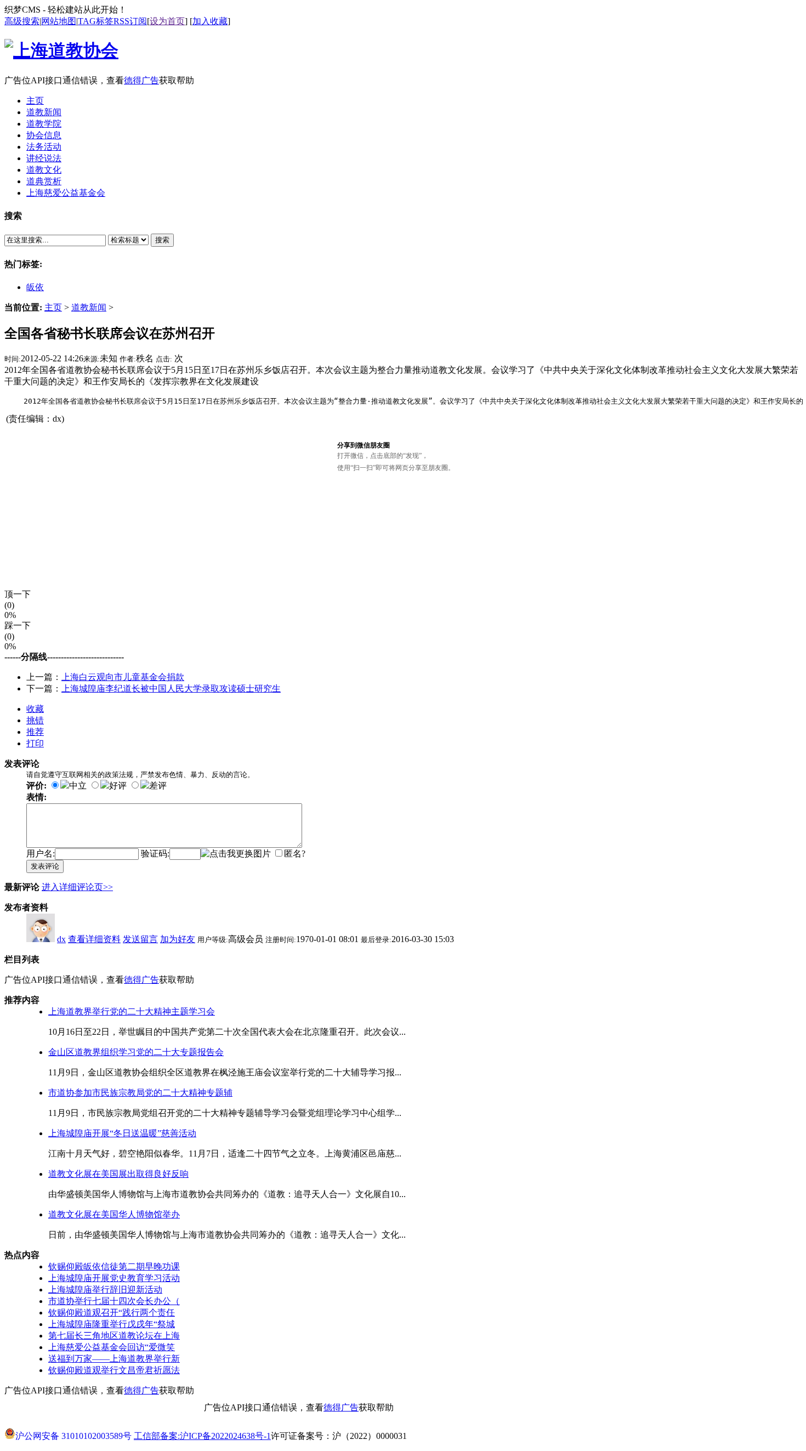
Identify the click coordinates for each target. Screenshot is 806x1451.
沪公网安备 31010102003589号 (73, 1432)
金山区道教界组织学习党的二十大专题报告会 (136, 1052)
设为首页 (167, 21)
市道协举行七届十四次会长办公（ (114, 1301)
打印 (35, 743)
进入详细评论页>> (77, 887)
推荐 (35, 731)
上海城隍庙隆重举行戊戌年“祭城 (111, 1324)
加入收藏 (210, 21)
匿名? (294, 853)
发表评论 (45, 866)
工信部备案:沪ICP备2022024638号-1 (202, 1436)
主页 (53, 307)
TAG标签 (95, 21)
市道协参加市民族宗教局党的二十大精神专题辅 (140, 1092)
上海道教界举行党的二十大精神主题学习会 (131, 1011)
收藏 (35, 708)
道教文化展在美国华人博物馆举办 (114, 1214)
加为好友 (177, 939)
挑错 (35, 720)
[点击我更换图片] (236, 854)
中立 (78, 785)
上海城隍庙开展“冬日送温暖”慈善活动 (122, 1133)
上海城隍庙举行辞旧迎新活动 (105, 1289)
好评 (118, 785)
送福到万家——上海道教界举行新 (114, 1358)
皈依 (35, 287)
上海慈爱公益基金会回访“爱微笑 (111, 1347)
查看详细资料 (94, 939)
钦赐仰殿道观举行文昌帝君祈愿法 (114, 1370)
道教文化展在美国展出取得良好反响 (118, 1173)
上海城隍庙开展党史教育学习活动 (114, 1278)
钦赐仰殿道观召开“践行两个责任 (111, 1312)
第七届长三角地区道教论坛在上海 (114, 1335)
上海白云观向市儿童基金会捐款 (122, 677)
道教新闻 (88, 307)
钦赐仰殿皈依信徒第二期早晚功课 (114, 1266)
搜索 (162, 240)
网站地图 (58, 21)
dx (61, 939)
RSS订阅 (130, 21)
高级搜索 (21, 21)
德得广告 (141, 80)
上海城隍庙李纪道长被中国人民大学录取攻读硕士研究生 (171, 688)
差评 (158, 785)
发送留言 (140, 939)
